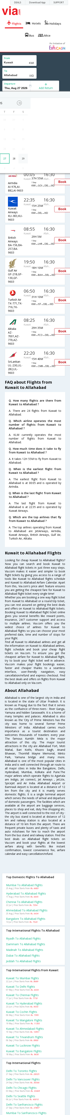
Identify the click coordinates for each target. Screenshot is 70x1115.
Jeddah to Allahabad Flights (23, 961)
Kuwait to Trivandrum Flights (24, 1037)
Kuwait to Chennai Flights (22, 995)
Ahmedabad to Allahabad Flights (26, 910)
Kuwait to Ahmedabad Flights (25, 1028)
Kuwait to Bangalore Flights (24, 1051)
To (5, 71)
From (7, 58)
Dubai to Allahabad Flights (23, 955)
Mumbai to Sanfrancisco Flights (26, 1113)
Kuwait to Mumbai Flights (22, 978)
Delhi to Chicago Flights (21, 1088)
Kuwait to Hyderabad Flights (24, 1003)
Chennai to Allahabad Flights (24, 902)
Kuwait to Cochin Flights (21, 1012)
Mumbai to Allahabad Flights (24, 885)
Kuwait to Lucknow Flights (23, 1045)
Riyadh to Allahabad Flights (23, 938)
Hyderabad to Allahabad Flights (26, 893)
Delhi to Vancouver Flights (23, 1079)
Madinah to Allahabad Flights (24, 950)
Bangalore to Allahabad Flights (25, 919)
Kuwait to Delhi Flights (20, 986)
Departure (9, 83)
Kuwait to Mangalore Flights (24, 1020)
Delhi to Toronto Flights (21, 1071)
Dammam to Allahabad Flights (25, 944)
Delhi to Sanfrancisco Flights (24, 1104)
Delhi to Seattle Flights (20, 1096)
